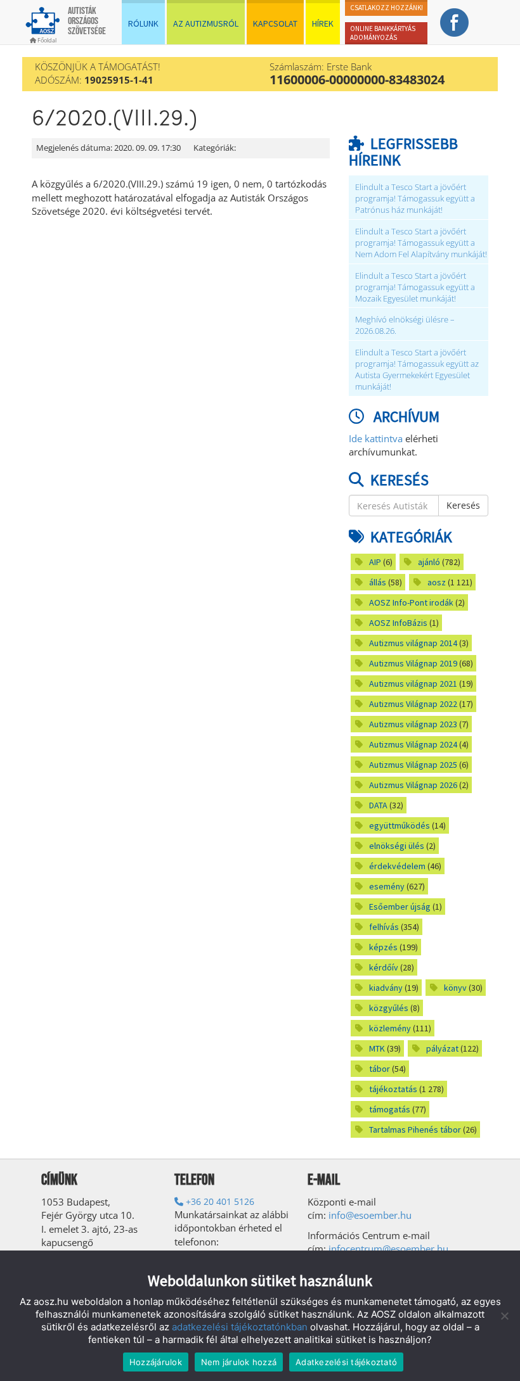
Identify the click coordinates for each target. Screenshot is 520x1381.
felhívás (384, 926)
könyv (455, 987)
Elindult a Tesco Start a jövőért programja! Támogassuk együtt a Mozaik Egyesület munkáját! (415, 287)
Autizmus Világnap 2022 (413, 704)
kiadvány (386, 987)
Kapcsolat (275, 23)
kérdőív (383, 967)
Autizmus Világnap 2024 (413, 744)
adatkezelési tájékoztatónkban (240, 1327)
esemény (387, 886)
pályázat (442, 1048)
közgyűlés (388, 1008)
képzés (383, 947)
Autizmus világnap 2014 (413, 643)
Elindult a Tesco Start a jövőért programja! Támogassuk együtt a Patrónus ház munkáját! (415, 198)
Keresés (463, 505)
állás (377, 582)
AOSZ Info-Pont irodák (411, 602)
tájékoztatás (393, 1089)
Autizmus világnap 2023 (413, 724)
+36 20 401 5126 (218, 1201)
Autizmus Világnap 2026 (413, 785)
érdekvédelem (397, 866)
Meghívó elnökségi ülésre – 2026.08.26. (405, 325)
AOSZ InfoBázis (398, 622)
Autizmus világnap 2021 (413, 683)
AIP (375, 562)
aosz (436, 582)
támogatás (389, 1109)
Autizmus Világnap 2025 (413, 764)
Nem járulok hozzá (238, 1362)
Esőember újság (400, 906)
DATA (378, 805)
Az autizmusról (205, 23)
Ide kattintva (376, 438)
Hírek (323, 23)
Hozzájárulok (155, 1362)
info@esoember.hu (370, 1215)
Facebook (455, 22)
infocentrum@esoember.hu (388, 1248)
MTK (377, 1048)
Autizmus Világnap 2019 (413, 663)
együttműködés (399, 825)
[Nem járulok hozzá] (504, 1315)
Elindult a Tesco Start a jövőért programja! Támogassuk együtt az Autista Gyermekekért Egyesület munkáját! (417, 369)
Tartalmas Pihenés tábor (415, 1129)
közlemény (390, 1028)
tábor (379, 1068)
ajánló (429, 562)
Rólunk (143, 23)
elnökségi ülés (396, 845)
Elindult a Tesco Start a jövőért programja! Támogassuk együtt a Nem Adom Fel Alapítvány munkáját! (421, 243)
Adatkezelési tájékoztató (346, 1362)
